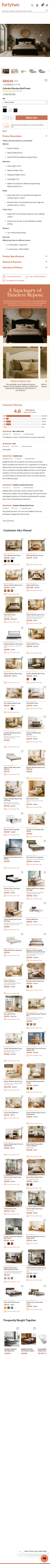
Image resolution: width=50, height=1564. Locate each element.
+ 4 (37, 1276)
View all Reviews (8, 520)
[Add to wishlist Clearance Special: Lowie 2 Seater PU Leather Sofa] (22, 539)
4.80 (13, 91)
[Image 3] (33, 71)
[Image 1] (15, 71)
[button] (5, 110)
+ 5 (14, 1278)
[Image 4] (42, 71)
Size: (4, 98)
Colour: (5, 107)
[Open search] (47, 10)
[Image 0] (6, 71)
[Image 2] (24, 71)
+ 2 (14, 590)
